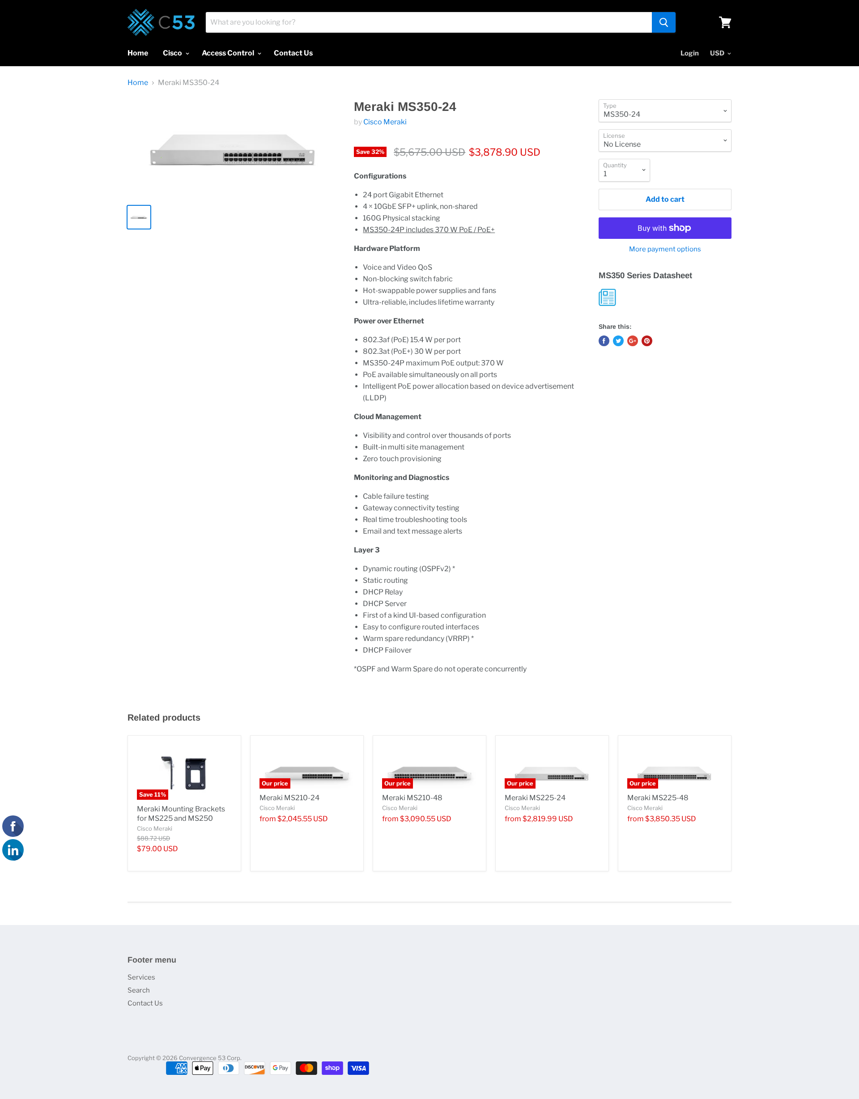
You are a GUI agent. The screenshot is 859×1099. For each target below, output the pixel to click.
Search (139, 990)
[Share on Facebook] (604, 340)
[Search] (664, 22)
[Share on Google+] (632, 340)
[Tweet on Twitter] (618, 340)
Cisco (173, 53)
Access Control (228, 53)
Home (138, 53)
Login (689, 53)
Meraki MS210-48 (412, 797)
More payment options (665, 249)
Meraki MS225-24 (535, 797)
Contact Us (293, 53)
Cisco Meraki (385, 122)
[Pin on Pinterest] (647, 340)
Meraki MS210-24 (289, 797)
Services (141, 977)
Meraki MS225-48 (658, 797)
